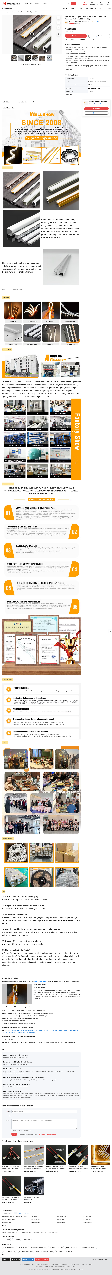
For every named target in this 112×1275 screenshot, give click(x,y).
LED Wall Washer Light (68, 1030)
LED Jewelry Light (20, 1032)
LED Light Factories (22, 1247)
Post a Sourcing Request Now (47, 1134)
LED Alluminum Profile (34, 1222)
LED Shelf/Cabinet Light (41, 1030)
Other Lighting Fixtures (33, 12)
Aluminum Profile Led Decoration (44, 1251)
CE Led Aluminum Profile (9, 1251)
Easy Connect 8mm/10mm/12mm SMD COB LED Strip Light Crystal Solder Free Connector (10, 1168)
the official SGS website (40, 981)
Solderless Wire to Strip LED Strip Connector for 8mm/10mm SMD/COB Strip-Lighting (55, 1168)
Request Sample (93, 39)
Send (14, 1134)
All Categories (7, 8)
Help (81, 8)
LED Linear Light (60, 1219)
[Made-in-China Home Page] (11, 3)
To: (10, 1116)
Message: (8, 1120)
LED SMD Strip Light (61, 1216)
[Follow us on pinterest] (107, 1259)
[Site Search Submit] (73, 3)
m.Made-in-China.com (60, 1266)
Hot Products (23, 1264)
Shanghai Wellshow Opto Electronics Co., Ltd (79, 22)
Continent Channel (75, 1264)
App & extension (90, 8)
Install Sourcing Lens (42, 1259)
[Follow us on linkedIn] (109, 1259)
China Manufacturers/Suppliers (43, 1264)
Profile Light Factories (8, 1247)
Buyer (72, 8)
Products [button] (28, 3)
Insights (90, 1264)
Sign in (108, 4)
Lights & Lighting (10, 12)
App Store (5, 1259)
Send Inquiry (76, 36)
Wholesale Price (65, 1264)
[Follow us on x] (100, 1259)
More (3, 1254)
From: (9, 1111)
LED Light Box (26, 1239)
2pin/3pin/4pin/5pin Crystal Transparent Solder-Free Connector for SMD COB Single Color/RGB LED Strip (78, 1168)
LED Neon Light (15, 1030)
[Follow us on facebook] (97, 1259)
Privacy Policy (81, 1269)
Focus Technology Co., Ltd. (45, 1269)
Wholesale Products (56, 1264)
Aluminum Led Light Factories (38, 1247)
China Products (30, 1264)
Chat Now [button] (100, 36)
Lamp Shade (16, 1239)
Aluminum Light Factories (56, 1247)
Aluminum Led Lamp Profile (26, 1251)
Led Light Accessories (88, 1222)
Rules (109, 8)
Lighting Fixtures (21, 12)
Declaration (73, 1269)
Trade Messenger (27, 1259)
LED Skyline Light (30, 1032)
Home (3, 12)
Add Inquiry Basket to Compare (32, 64)
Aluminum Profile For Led (72, 1247)
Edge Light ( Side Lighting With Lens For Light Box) (14, 1216)
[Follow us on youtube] (105, 1259)
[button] (68, 3)
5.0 (91, 104)
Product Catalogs (24, 1213)
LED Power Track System (55, 1030)
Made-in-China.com (49, 1266)
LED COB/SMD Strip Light (27, 1030)
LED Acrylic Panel (60, 1222)
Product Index (84, 1264)
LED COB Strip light (34, 1216)
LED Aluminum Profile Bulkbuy (64, 1251)
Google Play (16, 1259)
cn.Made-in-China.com (71, 1266)
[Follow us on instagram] (102, 1259)
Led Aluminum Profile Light (89, 1247)
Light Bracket (6, 1239)
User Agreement (64, 1269)
